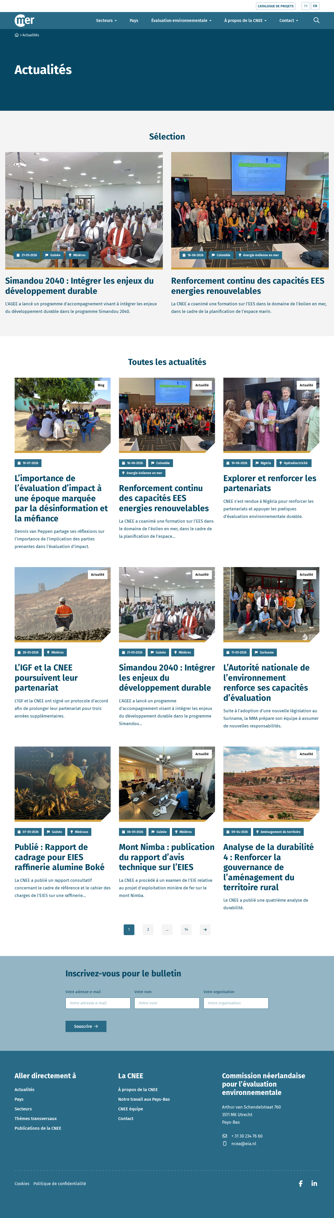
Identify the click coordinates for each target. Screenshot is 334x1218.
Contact (125, 1118)
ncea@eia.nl (243, 1143)
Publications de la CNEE (38, 1128)
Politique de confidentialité (59, 1183)
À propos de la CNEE (138, 1089)
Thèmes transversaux (36, 1118)
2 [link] (148, 929)
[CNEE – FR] (24, 20)
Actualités (24, 1089)
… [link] (167, 929)
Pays (19, 1099)
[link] (205, 929)
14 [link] (186, 929)
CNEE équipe (130, 1108)
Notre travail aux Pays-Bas (144, 1099)
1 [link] (129, 929)
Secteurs (23, 1108)
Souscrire (83, 1026)
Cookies (22, 1183)
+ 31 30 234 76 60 (247, 1136)
